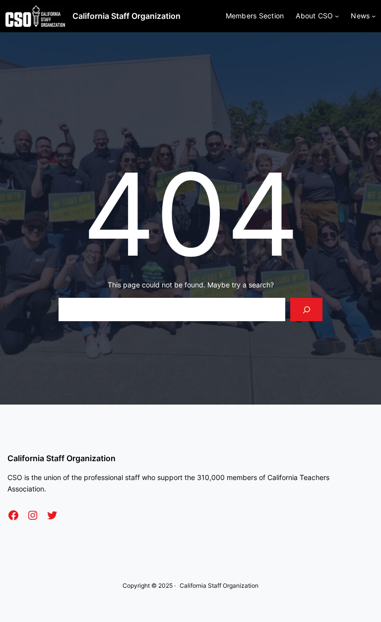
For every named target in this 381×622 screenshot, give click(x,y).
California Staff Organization (126, 16)
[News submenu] (374, 16)
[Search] (306, 309)
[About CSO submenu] (337, 16)
